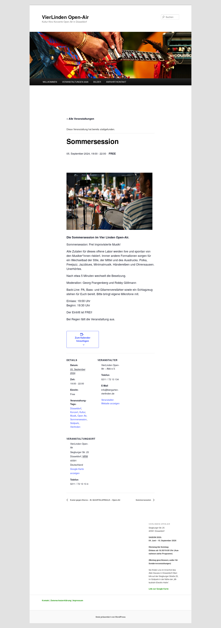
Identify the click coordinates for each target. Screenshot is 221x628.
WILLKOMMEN (50, 81)
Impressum (78, 600)
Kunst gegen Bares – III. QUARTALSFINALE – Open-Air (95, 499)
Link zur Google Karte (159, 588)
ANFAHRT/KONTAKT (116, 81)
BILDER (97, 81)
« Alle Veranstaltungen (80, 118)
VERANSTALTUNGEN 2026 (75, 81)
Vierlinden (75, 426)
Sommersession (78, 419)
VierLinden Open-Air (65, 16)
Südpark (74, 423)
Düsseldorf (75, 408)
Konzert (74, 412)
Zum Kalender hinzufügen (82, 339)
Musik (73, 415)
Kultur (82, 412)
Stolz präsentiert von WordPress (111, 616)
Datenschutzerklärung (61, 600)
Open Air (81, 415)
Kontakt (45, 600)
